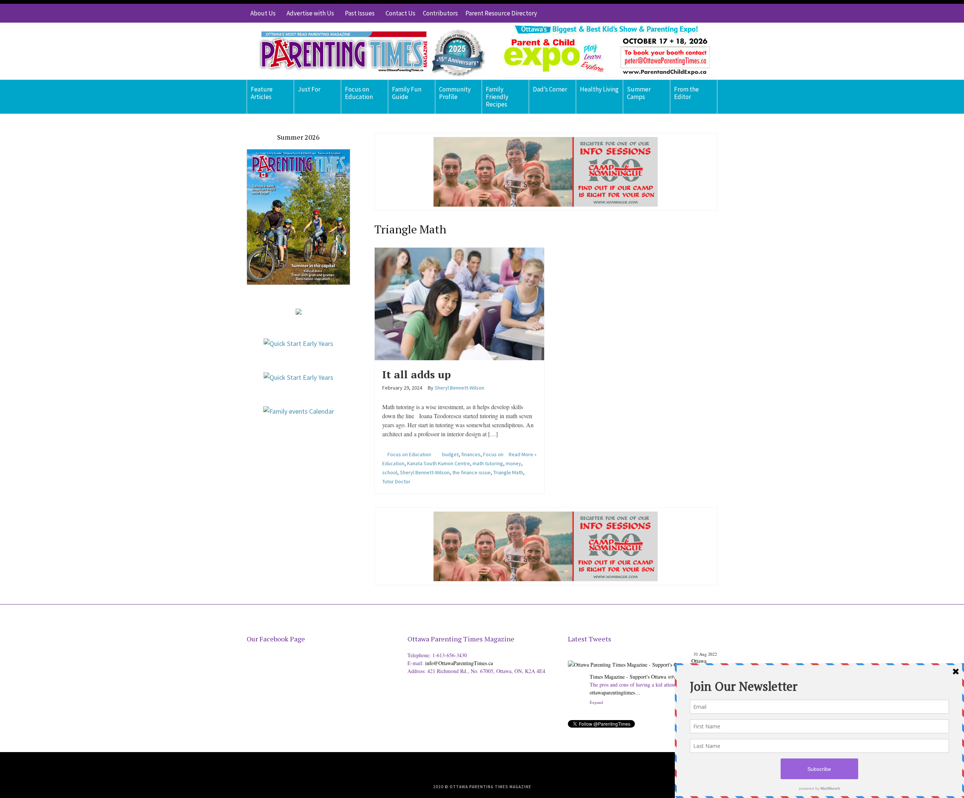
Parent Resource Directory (501, 13)
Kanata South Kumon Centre (438, 463)
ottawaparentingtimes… (615, 692)
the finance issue (471, 472)
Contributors (440, 13)
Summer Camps (639, 93)
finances (470, 454)
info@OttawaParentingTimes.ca (459, 663)
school (389, 472)
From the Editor (686, 93)
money (513, 463)
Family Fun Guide (406, 93)
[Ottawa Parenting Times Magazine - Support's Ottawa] (628, 658)
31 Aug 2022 (705, 654)
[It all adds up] (459, 303)
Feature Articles (262, 93)
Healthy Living (599, 89)
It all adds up (416, 374)
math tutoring (488, 463)
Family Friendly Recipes (497, 96)
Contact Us (400, 13)
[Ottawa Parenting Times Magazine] (367, 51)
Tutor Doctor (396, 481)
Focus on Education (359, 93)
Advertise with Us (310, 13)
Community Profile (455, 93)
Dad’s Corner (550, 89)
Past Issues (360, 13)
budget (450, 454)
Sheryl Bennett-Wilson (425, 472)
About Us (263, 13)
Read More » (523, 454)
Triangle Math (508, 472)
